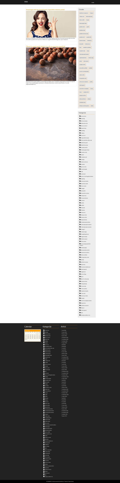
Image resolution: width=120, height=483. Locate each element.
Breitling (83, 130)
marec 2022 (64, 405)
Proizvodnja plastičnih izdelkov (50, 424)
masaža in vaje (82, 50)
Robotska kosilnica (85, 252)
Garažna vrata (84, 152)
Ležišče (82, 205)
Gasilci (82, 154)
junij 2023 (64, 382)
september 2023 (65, 376)
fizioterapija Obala (83, 23)
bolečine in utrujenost (84, 13)
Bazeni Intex (83, 128)
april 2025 (64, 350)
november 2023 (65, 373)
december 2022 (65, 389)
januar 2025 (64, 355)
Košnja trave (83, 195)
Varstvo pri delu (84, 295)
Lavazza (82, 200)
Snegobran (83, 271)
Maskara (83, 210)
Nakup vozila (84, 214)
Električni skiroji (84, 145)
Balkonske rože (84, 123)
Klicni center (83, 186)
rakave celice (82, 74)
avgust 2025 (64, 342)
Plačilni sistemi (84, 239)
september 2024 (65, 358)
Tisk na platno (84, 288)
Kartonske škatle (84, 181)
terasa (91, 88)
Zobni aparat (83, 310)
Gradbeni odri (84, 157)
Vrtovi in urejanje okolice (86, 300)
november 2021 (65, 412)
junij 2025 (64, 346)
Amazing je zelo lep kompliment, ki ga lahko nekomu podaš (45, 9)
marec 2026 (64, 332)
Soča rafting (83, 274)
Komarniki (83, 190)
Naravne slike (84, 217)
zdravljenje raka (82, 102)
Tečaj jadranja (84, 283)
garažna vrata (82, 26)
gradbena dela (82, 30)
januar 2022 (64, 408)
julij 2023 (64, 380)
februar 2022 (64, 407)
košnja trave (87, 43)
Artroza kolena (84, 121)
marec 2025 (64, 351)
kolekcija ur (89, 40)
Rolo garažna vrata (85, 257)
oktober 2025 (65, 341)
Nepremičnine (84, 219)
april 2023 (64, 385)
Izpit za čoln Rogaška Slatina (87, 176)
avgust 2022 (64, 396)
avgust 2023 (64, 378)
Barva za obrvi (84, 125)
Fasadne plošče (84, 147)
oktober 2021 (65, 414)
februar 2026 (64, 333)
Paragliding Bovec (85, 234)
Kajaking (83, 178)
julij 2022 (64, 398)
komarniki (81, 43)
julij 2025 (64, 344)
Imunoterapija (84, 169)
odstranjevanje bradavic (84, 54)
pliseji (81, 61)
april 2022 (64, 403)
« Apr (26, 340)
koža (80, 47)
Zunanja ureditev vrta (85, 315)
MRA (26, 2)
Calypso (91, 13)
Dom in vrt (83, 135)
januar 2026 (64, 335)
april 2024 (64, 364)
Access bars (83, 116)
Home (93, 2)
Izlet (82, 171)
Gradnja (82, 159)
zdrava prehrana (83, 98)
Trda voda (83, 293)
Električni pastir (84, 142)
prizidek (90, 68)
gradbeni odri (82, 37)
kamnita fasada (82, 40)
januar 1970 (64, 415)
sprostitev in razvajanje (84, 88)
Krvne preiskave (84, 198)
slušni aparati (82, 85)
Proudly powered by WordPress (58, 481)
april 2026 (64, 330)
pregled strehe (82, 64)
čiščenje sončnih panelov (84, 105)
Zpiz (82, 312)
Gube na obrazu (84, 161)
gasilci (88, 26)
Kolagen (82, 188)
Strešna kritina (84, 281)
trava (81, 92)
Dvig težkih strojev (85, 137)
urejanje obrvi (86, 92)
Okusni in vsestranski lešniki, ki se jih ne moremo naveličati (45, 46)
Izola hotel (83, 174)
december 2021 (65, 410)
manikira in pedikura (87, 47)
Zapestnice (83, 303)
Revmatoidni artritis (85, 250)
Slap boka (83, 264)
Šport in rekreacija (85, 279)
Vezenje (82, 298)
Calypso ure (82, 16)
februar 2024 (64, 367)
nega (88, 50)
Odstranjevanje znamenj (86, 227)
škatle (92, 105)
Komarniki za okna (85, 193)
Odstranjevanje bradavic (86, 224)
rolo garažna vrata (83, 78)
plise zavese (86, 61)
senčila (91, 81)
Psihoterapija (84, 247)
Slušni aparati (84, 269)
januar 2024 (64, 369)
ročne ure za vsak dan (84, 81)
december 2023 (65, 371)
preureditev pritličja (83, 68)
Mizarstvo (83, 212)
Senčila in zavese (84, 262)
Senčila (82, 259)
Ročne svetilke (84, 254)
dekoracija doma (89, 16)
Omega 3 (83, 229)
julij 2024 (64, 360)
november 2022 (65, 390)
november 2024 (65, 357)
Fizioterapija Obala (85, 149)
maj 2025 (64, 348)
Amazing (83, 118)
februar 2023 (64, 387)
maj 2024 (64, 362)
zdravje (89, 98)
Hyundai (83, 164)
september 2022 (65, 394)
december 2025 (65, 337)
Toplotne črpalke (84, 291)
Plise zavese (83, 241)
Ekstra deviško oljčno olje (86, 140)
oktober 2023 (65, 374)
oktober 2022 (65, 392)
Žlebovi (82, 307)
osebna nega (90, 57)
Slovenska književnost (85, 267)
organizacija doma (83, 57)
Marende (83, 207)
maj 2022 (64, 401)
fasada (87, 19)
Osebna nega (84, 231)
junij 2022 (64, 399)
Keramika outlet (84, 183)
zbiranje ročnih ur (83, 95)
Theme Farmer (71, 481)
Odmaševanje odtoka (85, 222)
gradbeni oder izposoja (84, 33)
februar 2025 (64, 353)
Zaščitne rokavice (84, 305)
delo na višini (82, 19)
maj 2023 (64, 383)
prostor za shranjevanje (84, 71)
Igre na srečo (83, 166)
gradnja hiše (89, 37)
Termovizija (83, 286)
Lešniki (82, 202)
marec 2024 (64, 366)
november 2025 (65, 339)
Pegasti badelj (84, 236)
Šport (82, 276)
